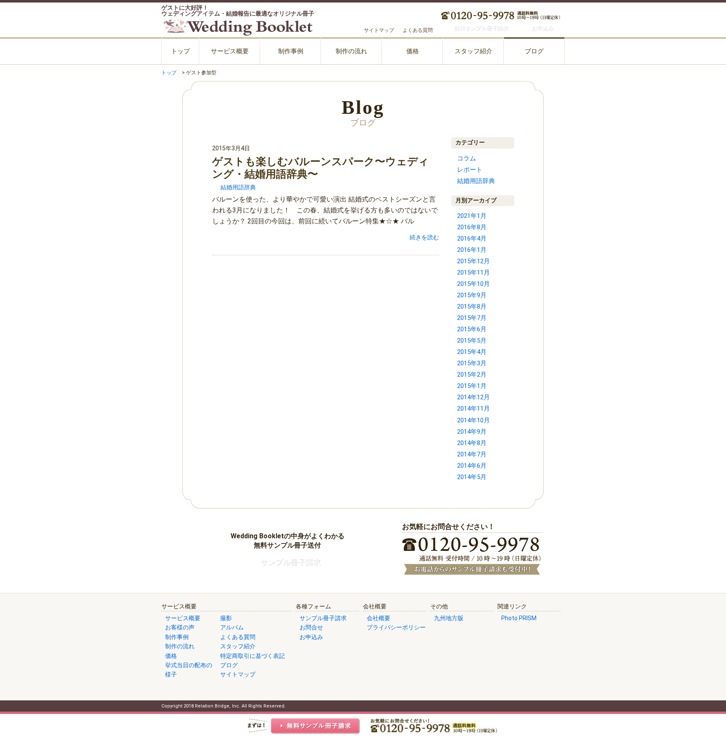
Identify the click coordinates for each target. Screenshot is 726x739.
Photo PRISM (519, 618)
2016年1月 (472, 250)
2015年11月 (473, 272)
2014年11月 (473, 408)
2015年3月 (472, 363)
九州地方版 (448, 618)
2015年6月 (472, 329)
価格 (412, 51)
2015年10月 (473, 284)
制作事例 (290, 51)
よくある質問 (417, 30)
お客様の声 (180, 627)
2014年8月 (472, 443)
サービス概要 (230, 51)
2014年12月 (473, 397)
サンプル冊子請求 (323, 618)
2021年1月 (472, 216)
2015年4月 (472, 352)
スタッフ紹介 (473, 51)
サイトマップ (379, 30)
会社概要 (378, 618)
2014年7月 (472, 454)
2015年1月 (472, 386)
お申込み (311, 637)
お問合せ (311, 627)
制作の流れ (351, 51)
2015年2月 (472, 374)
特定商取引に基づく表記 (252, 656)
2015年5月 (472, 340)
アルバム (232, 627)
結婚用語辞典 (238, 187)
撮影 (226, 618)
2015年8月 (472, 306)
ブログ (534, 51)
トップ (180, 51)
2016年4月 (472, 238)
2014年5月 (472, 477)
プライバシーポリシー (396, 627)
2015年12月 (473, 261)
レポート (469, 169)
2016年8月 (472, 227)
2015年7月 (472, 318)
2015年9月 (472, 295)
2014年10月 (473, 420)
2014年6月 (472, 465)
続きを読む (424, 237)
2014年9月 (472, 431)
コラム (466, 158)
